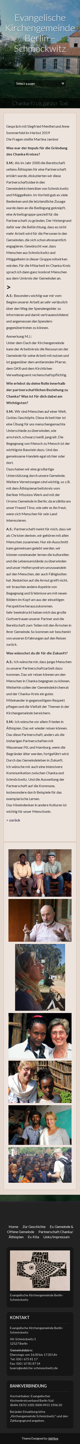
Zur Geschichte (34, 1226)
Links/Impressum (56, 1237)
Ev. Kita (33, 1237)
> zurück (13, 820)
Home (13, 1226)
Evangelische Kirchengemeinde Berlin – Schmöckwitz (40, 33)
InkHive (53, 1438)
